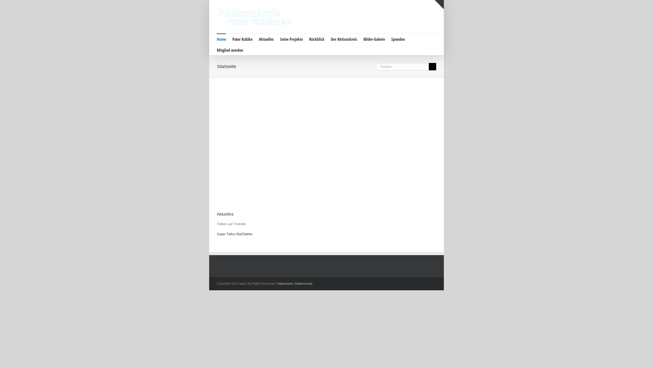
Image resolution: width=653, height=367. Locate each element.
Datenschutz (303, 283)
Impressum (285, 283)
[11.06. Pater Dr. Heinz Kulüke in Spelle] (410, 106)
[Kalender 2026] (243, 106)
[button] (251, 49)
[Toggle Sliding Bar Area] (439, 4)
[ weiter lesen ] (242, 196)
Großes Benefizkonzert (351, 149)
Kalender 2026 (232, 149)
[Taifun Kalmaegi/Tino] (298, 106)
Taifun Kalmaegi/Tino (293, 149)
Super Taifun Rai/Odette (234, 234)
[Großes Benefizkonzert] (354, 106)
